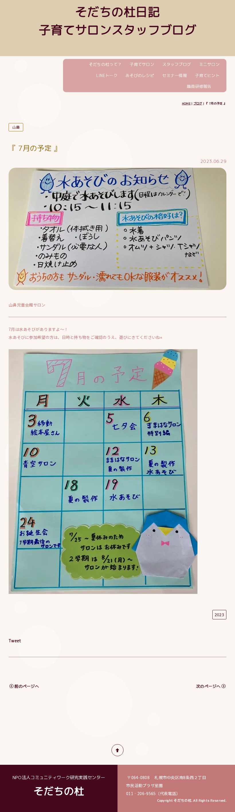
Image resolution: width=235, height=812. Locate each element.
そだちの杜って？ (105, 64)
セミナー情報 (174, 75)
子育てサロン (142, 64)
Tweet (15, 640)
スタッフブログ (176, 64)
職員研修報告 (199, 86)
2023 (219, 614)
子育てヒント (207, 75)
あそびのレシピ (140, 75)
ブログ (197, 103)
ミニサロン (209, 64)
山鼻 (15, 127)
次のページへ (208, 686)
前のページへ (26, 686)
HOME (186, 103)
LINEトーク (106, 75)
